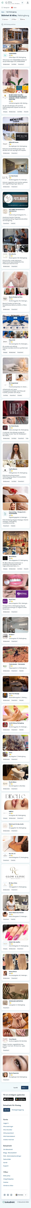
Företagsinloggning (18, 1110)
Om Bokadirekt (8, 1149)
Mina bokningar (8, 1126)
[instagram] (4, 1195)
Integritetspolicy (8, 1179)
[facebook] (11, 1195)
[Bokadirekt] (2, 3)
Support (5, 1166)
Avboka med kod (8, 1139)
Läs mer (6, 1110)
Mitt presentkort (8, 1133)
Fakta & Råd (7, 1159)
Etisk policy (6, 1175)
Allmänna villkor (8, 1185)
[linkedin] (8, 1195)
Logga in (6, 1123)
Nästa (23, 1087)
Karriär (5, 1162)
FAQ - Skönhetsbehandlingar (12, 1156)
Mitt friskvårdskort (9, 1136)
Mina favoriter (7, 1130)
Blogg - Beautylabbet (10, 1153)
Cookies (5, 1182)
